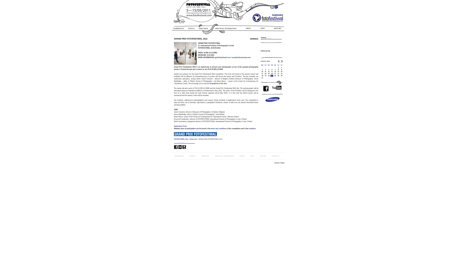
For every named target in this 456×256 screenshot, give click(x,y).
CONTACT (275, 156)
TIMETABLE (204, 29)
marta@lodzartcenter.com (241, 57)
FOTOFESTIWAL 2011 (181, 139)
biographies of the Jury (218, 83)
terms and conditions (219, 128)
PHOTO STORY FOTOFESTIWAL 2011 (172, 35)
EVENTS (191, 29)
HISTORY (278, 29)
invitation (252, 128)
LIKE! (263, 29)
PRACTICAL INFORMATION (226, 29)
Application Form (180, 126)
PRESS (249, 29)
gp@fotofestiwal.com (222, 57)
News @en (193, 139)
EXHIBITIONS (178, 29)
